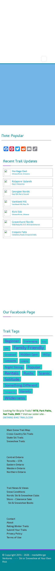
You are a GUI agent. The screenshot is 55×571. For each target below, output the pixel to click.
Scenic (44, 373)
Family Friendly (29, 347)
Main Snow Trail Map (18, 429)
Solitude (12, 379)
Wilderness (15, 397)
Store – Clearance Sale (19, 499)
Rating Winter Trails (18, 526)
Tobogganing (10, 392)
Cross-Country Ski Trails (20, 433)
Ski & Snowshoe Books (20, 502)
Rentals (12, 373)
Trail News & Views (17, 487)
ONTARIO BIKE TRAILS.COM (18, 417)
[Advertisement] (27, 27)
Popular (34, 367)
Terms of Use (14, 537)
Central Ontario (15, 457)
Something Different (21, 385)
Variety (25, 391)
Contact (11, 518)
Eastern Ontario (15, 464)
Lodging (24, 361)
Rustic (29, 373)
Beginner (12, 341)
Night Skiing (14, 367)
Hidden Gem (29, 354)
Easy (44, 341)
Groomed (10, 354)
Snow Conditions (16, 491)
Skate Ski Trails (15, 437)
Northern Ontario (16, 471)
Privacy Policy (14, 533)
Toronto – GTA (14, 460)
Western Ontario (16, 468)
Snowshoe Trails (16, 441)
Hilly (46, 354)
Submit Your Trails (17, 529)
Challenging (30, 341)
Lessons (10, 360)
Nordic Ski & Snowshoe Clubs (23, 495)
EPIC (7, 348)
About (10, 522)
